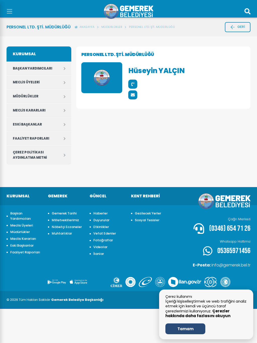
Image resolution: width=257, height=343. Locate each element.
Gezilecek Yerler (148, 213)
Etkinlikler (101, 226)
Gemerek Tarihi (64, 213)
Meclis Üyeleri (26, 82)
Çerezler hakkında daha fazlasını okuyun (197, 313)
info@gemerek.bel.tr (221, 265)
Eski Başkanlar (27, 124)
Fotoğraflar (103, 240)
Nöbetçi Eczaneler (67, 226)
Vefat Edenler (104, 233)
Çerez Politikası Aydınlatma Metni (30, 155)
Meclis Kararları (29, 110)
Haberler (100, 213)
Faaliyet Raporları (31, 138)
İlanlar (98, 253)
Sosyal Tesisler (147, 220)
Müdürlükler (25, 96)
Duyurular (101, 220)
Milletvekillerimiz (65, 220)
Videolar (100, 247)
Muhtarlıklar (62, 233)
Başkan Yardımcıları (32, 68)
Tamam (185, 328)
